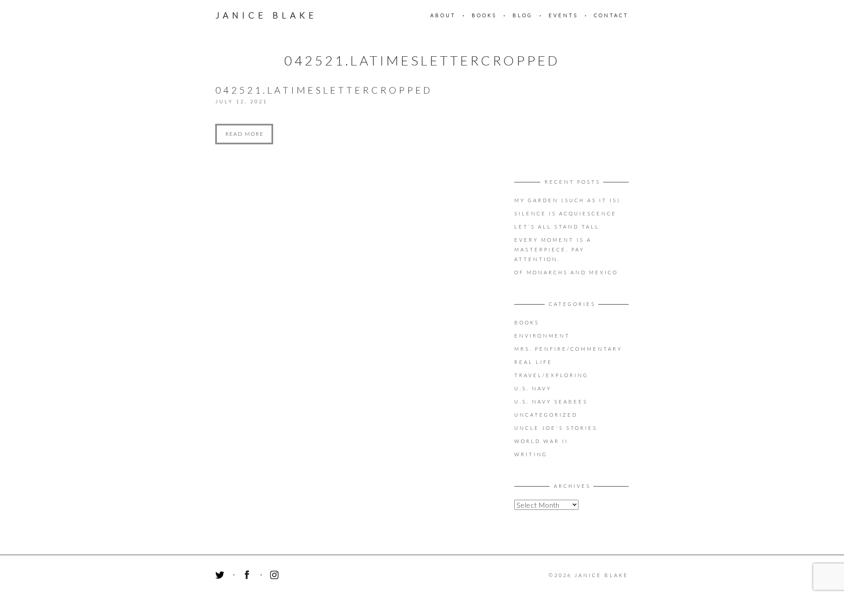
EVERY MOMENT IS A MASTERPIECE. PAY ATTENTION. (553, 249)
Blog (523, 15)
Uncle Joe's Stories (555, 428)
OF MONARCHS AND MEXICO (566, 272)
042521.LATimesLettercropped (324, 89)
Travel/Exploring (551, 375)
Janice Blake (266, 15)
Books (484, 15)
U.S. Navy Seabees (551, 401)
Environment (542, 335)
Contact (611, 15)
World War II (541, 441)
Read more (245, 134)
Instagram (275, 576)
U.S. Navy (533, 388)
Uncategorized (546, 415)
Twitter (221, 576)
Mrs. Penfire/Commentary (568, 349)
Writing (531, 454)
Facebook (248, 576)
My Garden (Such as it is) (567, 200)
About (443, 15)
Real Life (533, 362)
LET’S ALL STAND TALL (557, 226)
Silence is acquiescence (565, 213)
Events (563, 15)
